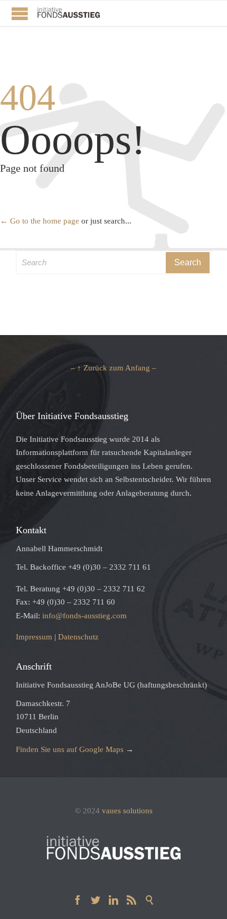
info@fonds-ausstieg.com (84, 615)
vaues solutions (127, 810)
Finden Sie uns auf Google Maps (70, 749)
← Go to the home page (39, 221)
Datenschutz (78, 637)
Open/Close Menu (20, 13)
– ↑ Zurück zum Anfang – (113, 368)
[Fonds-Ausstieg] (68, 13)
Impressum (34, 637)
